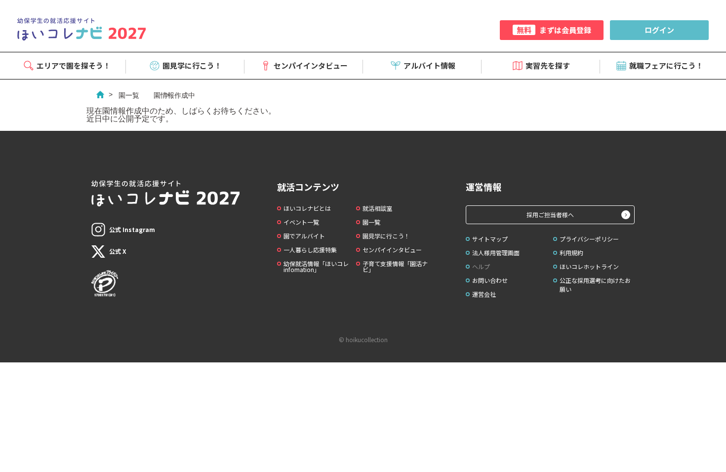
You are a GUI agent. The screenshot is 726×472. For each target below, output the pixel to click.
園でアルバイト (304, 236)
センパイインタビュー (311, 65)
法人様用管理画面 (496, 252)
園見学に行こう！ (192, 65)
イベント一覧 (301, 222)
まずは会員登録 (554, 30)
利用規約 (571, 252)
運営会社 (484, 294)
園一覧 (129, 95)
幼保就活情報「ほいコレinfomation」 (316, 266)
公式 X (117, 251)
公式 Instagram (132, 229)
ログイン (659, 30)
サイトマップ (490, 239)
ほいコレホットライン (589, 266)
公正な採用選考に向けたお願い (595, 284)
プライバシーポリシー (589, 239)
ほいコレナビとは (307, 208)
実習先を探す (547, 65)
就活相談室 (377, 208)
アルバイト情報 (429, 65)
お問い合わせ (490, 280)
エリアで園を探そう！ (74, 65)
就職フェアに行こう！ (666, 65)
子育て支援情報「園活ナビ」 (395, 266)
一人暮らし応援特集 (310, 249)
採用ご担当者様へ (550, 214)
